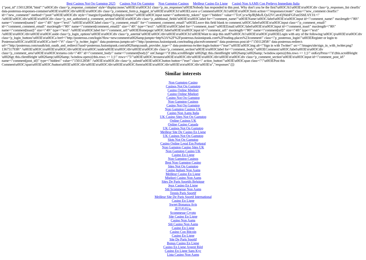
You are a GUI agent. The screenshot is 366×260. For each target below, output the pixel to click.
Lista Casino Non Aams (183, 254)
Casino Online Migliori (183, 90)
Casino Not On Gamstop (183, 98)
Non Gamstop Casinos (173, 3)
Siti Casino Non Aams (183, 224)
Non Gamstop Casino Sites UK (183, 147)
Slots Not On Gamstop (183, 139)
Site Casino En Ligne (183, 216)
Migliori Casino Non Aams (183, 178)
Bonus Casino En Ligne (183, 243)
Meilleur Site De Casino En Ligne (183, 132)
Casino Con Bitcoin (183, 232)
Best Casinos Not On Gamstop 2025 (91, 3)
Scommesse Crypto (183, 212)
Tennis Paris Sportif (183, 193)
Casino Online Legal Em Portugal (183, 143)
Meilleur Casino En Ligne (210, 3)
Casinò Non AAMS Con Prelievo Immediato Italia (265, 3)
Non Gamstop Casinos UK (183, 109)
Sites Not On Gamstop (183, 166)
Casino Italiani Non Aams (183, 170)
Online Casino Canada (183, 124)
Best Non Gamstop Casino (183, 162)
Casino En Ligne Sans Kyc (183, 251)
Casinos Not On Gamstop (137, 3)
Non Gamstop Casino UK (183, 151)
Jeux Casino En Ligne (183, 185)
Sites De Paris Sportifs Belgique (183, 181)
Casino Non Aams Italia (183, 113)
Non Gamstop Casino (183, 82)
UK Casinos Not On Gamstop (183, 128)
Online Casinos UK (183, 120)
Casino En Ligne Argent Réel (183, 247)
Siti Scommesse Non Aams (183, 189)
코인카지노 (183, 208)
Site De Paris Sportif (183, 239)
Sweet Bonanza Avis (183, 204)
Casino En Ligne (183, 155)
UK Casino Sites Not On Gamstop (183, 117)
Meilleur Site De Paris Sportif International (183, 197)
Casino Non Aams (183, 220)
